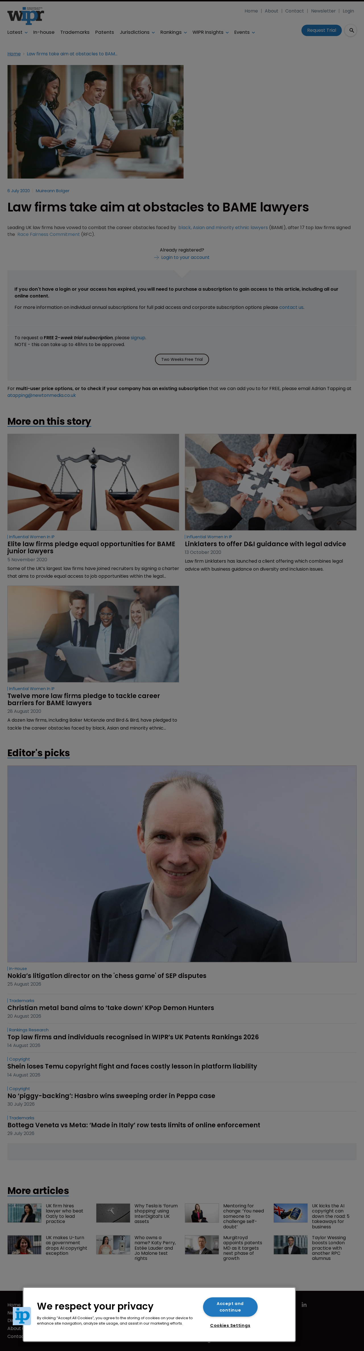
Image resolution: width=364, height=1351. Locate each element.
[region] (159, 1314)
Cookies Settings (230, 1325)
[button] (22, 1316)
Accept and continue (230, 1307)
